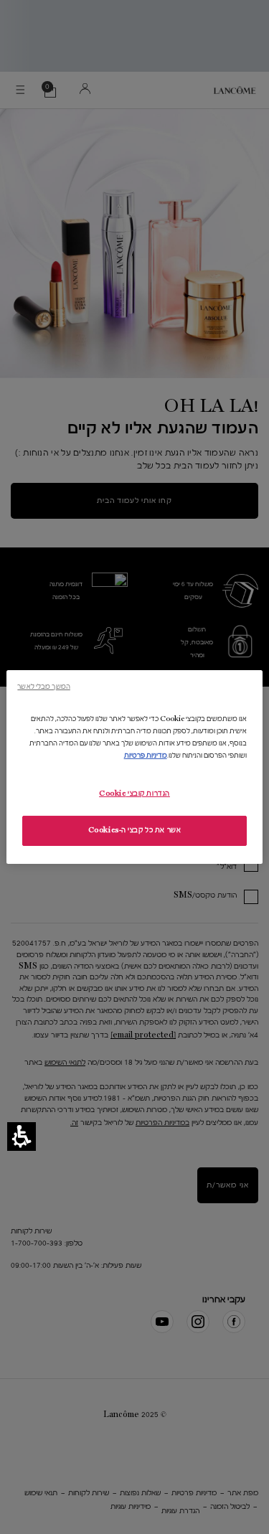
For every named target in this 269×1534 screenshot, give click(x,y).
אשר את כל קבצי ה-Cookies (134, 830)
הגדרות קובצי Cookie (134, 793)
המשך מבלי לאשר (43, 686)
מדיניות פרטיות (145, 755)
